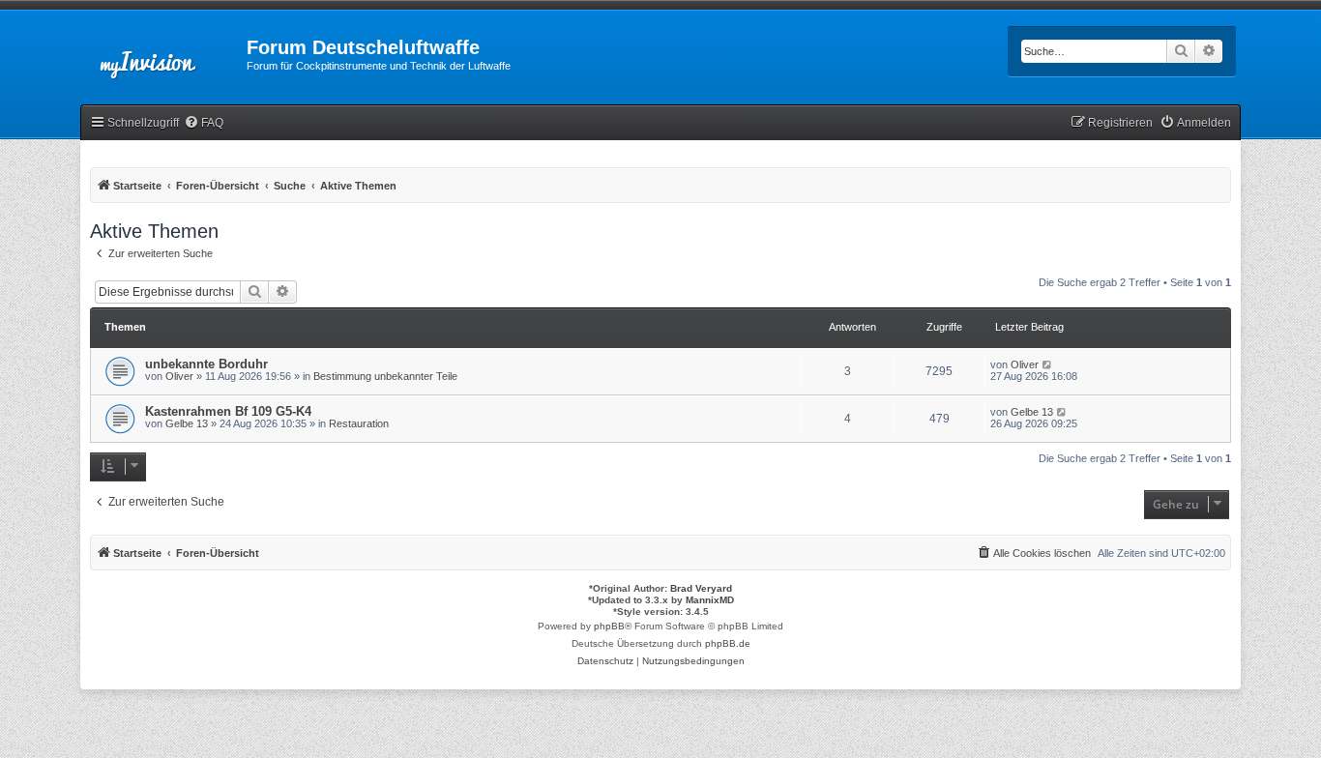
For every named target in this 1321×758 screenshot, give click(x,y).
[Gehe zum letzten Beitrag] (1048, 364)
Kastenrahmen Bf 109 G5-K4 (228, 411)
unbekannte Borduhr (206, 364)
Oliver (179, 376)
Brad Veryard (701, 588)
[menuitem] (203, 123)
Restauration (359, 423)
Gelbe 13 (186, 423)
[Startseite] (163, 53)
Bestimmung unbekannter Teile (385, 376)
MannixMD (710, 600)
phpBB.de (727, 643)
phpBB (609, 626)
